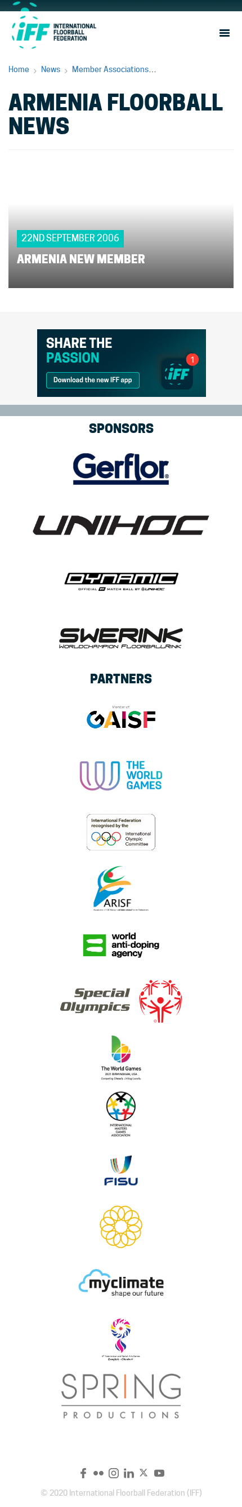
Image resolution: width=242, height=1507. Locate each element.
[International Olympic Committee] (121, 832)
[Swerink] (121, 638)
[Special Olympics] (121, 1001)
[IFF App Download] (121, 361)
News (50, 69)
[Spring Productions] (121, 1396)
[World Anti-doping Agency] (121, 945)
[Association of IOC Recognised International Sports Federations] (121, 888)
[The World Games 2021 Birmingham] (121, 1057)
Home (18, 69)
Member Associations (110, 69)
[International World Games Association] (121, 776)
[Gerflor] (121, 469)
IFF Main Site (53, 32)
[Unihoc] (121, 525)
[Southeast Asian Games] (121, 1227)
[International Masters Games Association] (121, 1114)
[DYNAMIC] (121, 582)
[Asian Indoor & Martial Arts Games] (121, 1339)
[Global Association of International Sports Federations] (121, 719)
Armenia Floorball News (200, 69)
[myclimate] (121, 1283)
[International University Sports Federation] (121, 1170)
